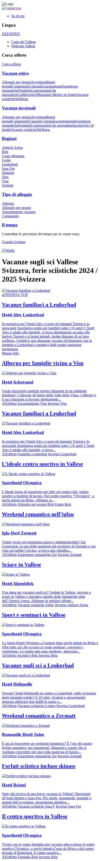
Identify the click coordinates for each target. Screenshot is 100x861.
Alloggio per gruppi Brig (35, 504)
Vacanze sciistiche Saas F (36, 806)
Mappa (7, 353)
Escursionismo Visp (32, 403)
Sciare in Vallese (21, 565)
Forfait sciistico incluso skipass (38, 766)
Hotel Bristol (14, 785)
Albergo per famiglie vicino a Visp (42, 363)
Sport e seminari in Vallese (34, 615)
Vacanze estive (15, 73)
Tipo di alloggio (17, 194)
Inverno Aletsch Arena (71, 605)
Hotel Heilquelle (17, 684)
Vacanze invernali (19, 107)
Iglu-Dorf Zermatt (19, 533)
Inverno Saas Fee (68, 806)
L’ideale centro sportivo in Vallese (42, 464)
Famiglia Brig (28, 857)
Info (16, 353)
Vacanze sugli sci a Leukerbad (38, 665)
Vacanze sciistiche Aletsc (36, 605)
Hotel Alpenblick (18, 583)
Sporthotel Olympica (22, 482)
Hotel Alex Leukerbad (23, 314)
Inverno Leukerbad (62, 454)
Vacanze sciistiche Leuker (37, 706)
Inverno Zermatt (70, 555)
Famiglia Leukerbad (32, 454)
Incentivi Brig (28, 655)
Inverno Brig (48, 655)
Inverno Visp (57, 403)
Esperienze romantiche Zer (37, 555)
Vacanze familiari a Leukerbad (39, 413)
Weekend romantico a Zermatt (39, 716)
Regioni (9, 138)
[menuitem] (54, 16)
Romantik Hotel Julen (23, 734)
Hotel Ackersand (17, 382)
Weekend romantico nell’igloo (38, 514)
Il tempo (10, 224)
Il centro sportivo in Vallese (34, 816)
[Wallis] (8, 250)
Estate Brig (63, 504)
